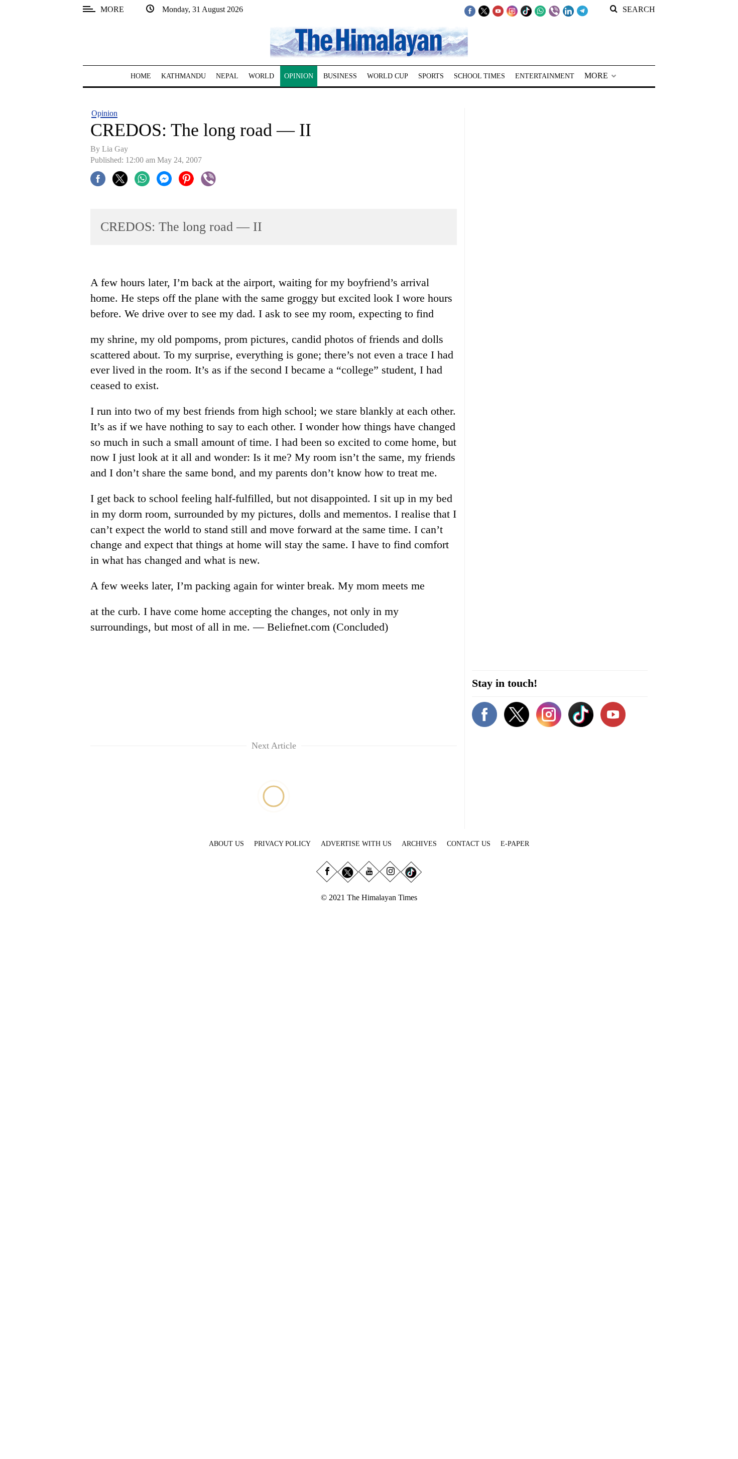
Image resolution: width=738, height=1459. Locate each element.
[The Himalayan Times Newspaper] (369, 41)
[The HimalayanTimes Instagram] (512, 11)
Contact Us (468, 843)
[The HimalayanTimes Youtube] (498, 11)
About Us (226, 843)
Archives (419, 843)
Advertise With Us (356, 843)
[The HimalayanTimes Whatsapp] (540, 11)
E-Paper (515, 843)
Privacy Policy (282, 843)
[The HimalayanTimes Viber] (554, 11)
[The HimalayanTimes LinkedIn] (568, 11)
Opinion (104, 113)
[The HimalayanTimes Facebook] (469, 11)
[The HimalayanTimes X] (483, 11)
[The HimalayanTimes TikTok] (526, 11)
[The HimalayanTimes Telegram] (582, 11)
